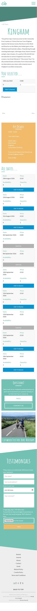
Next (33, 113)
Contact (18, 563)
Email (18, 566)
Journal (18, 557)
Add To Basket (10, 89)
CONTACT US (18, 405)
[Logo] (4, 3)
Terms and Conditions (18, 575)
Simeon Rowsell (24, 600)
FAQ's (18, 398)
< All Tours (4, 24)
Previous (3, 113)
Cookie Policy (18, 572)
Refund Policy (18, 569)
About (18, 560)
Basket (18, 554)
